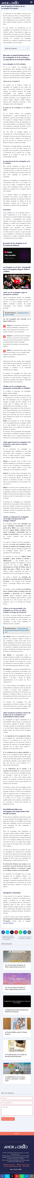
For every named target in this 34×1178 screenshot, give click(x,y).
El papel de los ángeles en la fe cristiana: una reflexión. (24, 937)
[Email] (29, 932)
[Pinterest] (16, 932)
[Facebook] (3, 932)
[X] (12, 932)
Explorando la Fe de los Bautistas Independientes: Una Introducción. (8, 937)
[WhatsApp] (20, 932)
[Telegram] (25, 932)
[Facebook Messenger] (7, 932)
